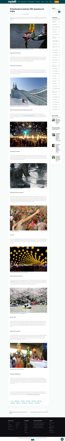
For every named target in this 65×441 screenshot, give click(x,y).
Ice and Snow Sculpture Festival (28, 115)
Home (19, 1)
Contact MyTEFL (40, 427)
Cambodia (26, 426)
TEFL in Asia (22, 401)
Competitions (56, 24)
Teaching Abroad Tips (56, 47)
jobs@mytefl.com (41, 424)
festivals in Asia (17, 401)
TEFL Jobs (37, 1)
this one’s (13, 281)
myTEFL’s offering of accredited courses (33, 394)
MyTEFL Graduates (56, 37)
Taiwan (36, 17)
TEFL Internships (31, 1)
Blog (9, 427)
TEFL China (56, 57)
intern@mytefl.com (40, 426)
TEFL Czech (56, 62)
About (43, 1)
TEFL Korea (56, 83)
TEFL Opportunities (56, 91)
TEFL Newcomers (56, 88)
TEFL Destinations (56, 66)
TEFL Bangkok (56, 52)
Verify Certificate (10, 429)
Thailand (25, 424)
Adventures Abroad (26, 14)
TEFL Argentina (56, 50)
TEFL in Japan (39, 401)
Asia (12, 401)
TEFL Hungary (56, 68)
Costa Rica (26, 432)
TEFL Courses (23, 1)
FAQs (47, 1)
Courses (9, 424)
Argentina (26, 427)
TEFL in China (28, 401)
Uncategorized (56, 109)
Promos (17, 426)
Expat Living (56, 29)
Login (57, 1)
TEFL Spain (56, 94)
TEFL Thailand (56, 104)
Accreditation (10, 426)
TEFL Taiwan (56, 99)
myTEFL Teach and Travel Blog (56, 41)
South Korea (12, 18)
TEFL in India (33, 401)
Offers (51, 1)
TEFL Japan (56, 78)
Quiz (16, 427)
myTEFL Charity (56, 34)
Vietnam (25, 429)
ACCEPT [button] (33, 439)
